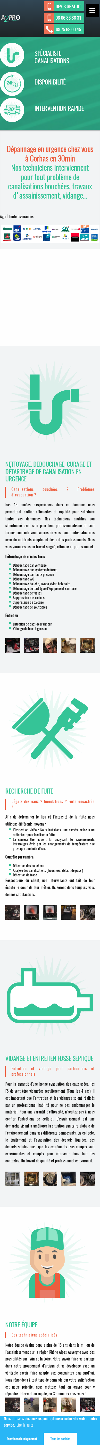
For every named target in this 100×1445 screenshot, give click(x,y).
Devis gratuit (68, 6)
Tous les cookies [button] (60, 1438)
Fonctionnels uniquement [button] (22, 1438)
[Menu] (92, 10)
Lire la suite (25, 1425)
